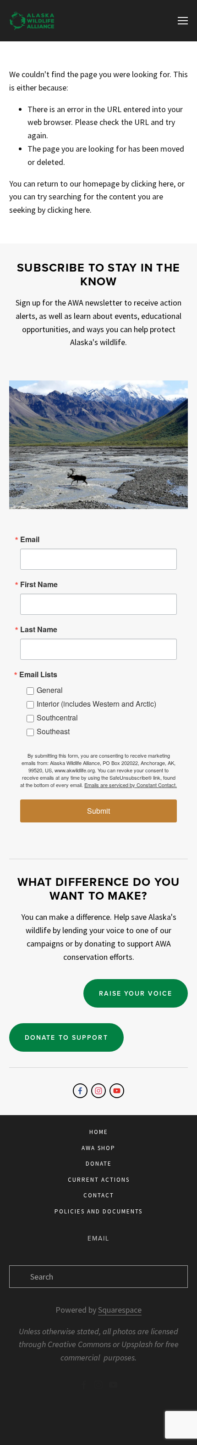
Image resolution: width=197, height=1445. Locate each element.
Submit (98, 810)
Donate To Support (66, 1037)
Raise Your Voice (135, 993)
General (50, 690)
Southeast (53, 731)
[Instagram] (98, 1090)
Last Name (38, 629)
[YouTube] (116, 1090)
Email (29, 539)
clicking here (152, 183)
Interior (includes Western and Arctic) (96, 703)
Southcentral (57, 717)
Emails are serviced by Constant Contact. (130, 784)
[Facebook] (80, 1090)
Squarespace (120, 1309)
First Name (39, 584)
